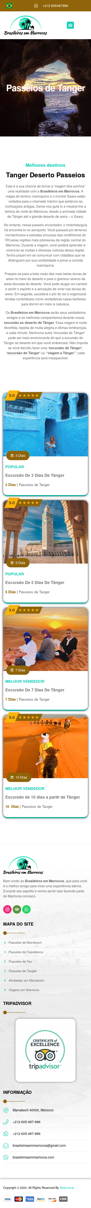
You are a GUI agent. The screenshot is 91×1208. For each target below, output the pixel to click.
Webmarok (67, 1187)
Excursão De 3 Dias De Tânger (34, 475)
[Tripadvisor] (17, 909)
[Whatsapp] (26, 909)
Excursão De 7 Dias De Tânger (34, 690)
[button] (70, 25)
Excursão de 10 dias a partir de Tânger (42, 797)
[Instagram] (7, 909)
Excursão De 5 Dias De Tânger (34, 582)
